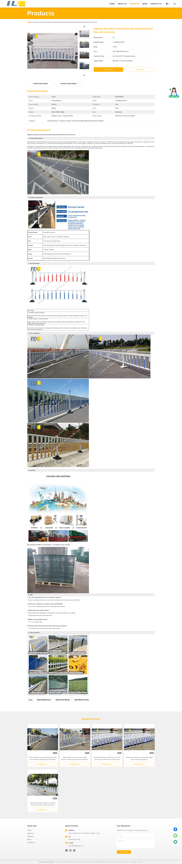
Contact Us (31, 842)
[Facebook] (175, 829)
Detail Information (40, 84)
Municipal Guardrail (46, 22)
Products (36, 22)
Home (112, 4)
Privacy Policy (43, 862)
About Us (30, 833)
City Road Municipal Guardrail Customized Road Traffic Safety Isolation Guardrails (42, 804)
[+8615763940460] (74, 851)
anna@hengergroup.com (76, 845)
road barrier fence (82, 700)
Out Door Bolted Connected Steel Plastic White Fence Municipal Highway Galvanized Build (43, 758)
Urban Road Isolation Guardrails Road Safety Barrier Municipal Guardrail (139, 758)
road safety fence (44, 700)
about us (122, 4)
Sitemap (51, 862)
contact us (155, 4)
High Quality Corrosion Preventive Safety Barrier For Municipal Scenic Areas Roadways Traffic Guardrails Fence (75, 759)
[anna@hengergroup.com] (175, 842)
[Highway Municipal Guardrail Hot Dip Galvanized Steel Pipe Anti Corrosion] (52, 50)
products (134, 4)
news (144, 4)
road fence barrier (63, 700)
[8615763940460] (175, 835)
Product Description (68, 84)
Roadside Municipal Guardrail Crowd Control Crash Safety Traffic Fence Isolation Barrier (107, 758)
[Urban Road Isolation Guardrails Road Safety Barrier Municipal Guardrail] (139, 739)
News (29, 839)
